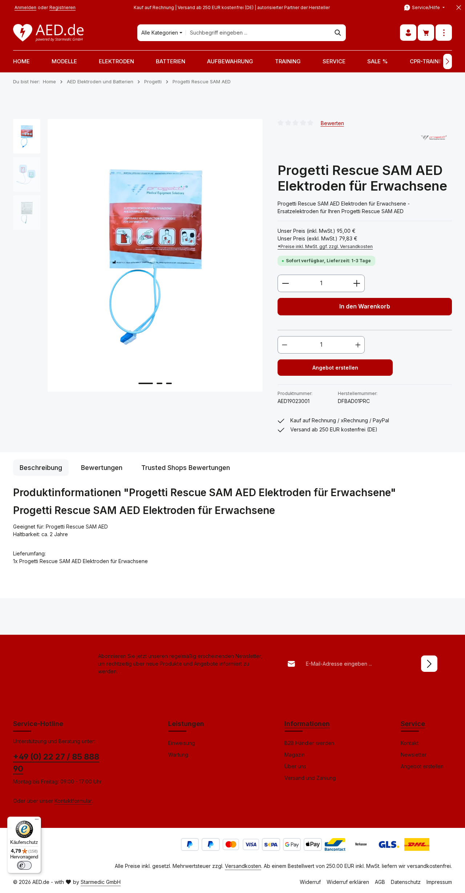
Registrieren (62, 7)
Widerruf (310, 882)
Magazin (294, 755)
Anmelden (25, 7)
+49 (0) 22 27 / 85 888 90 (56, 762)
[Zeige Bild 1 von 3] (145, 383)
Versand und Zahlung (310, 778)
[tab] (41, 467)
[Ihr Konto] (408, 33)
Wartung (178, 755)
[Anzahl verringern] (285, 283)
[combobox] (258, 32)
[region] (138, 255)
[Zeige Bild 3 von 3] (169, 383)
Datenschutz (406, 882)
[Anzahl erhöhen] (357, 283)
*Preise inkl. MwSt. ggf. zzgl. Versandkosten (325, 246)
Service (413, 723)
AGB (380, 882)
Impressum (439, 882)
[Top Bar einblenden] (444, 33)
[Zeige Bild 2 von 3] (159, 383)
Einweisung (181, 743)
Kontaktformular (73, 801)
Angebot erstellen (335, 367)
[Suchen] (338, 32)
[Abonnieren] (429, 663)
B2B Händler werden (309, 743)
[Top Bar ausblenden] (459, 7)
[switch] (24, 865)
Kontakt (409, 743)
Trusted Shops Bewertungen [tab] (185, 467)
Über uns (295, 766)
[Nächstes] (447, 61)
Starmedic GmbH (101, 882)
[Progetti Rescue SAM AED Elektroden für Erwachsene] (155, 255)
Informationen (307, 723)
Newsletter (413, 755)
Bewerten (332, 123)
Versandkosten (243, 866)
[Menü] (36, 821)
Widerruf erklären (348, 882)
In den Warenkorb (364, 306)
